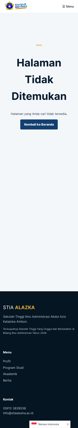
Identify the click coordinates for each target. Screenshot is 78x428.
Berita (7, 380)
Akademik (10, 374)
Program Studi (13, 368)
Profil (7, 361)
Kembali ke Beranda (39, 124)
